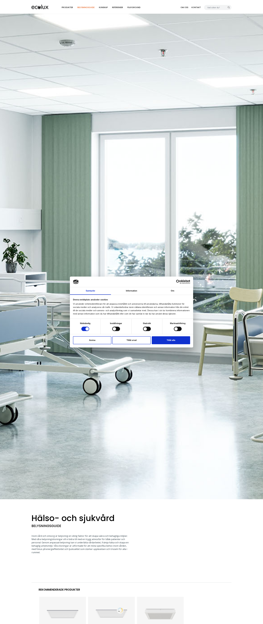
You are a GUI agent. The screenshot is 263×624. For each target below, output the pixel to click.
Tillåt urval (132, 340)
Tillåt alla (171, 340)
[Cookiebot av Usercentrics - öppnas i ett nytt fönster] (178, 282)
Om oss (184, 7)
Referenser (117, 7)
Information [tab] (131, 291)
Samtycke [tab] (90, 291)
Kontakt (196, 7)
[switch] (116, 329)
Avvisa (92, 340)
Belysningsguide (86, 7)
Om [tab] (172, 291)
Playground (133, 7)
